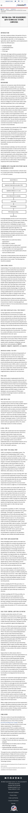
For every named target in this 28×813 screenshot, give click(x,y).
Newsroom (13, 9)
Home (3, 9)
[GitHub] (8, 778)
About (7, 9)
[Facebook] (11, 778)
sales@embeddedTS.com (14, 787)
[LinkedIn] (16, 778)
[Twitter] (13, 778)
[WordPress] (21, 778)
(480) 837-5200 (9, 1)
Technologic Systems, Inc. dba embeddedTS (16, 781)
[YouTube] (18, 778)
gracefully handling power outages (9, 722)
